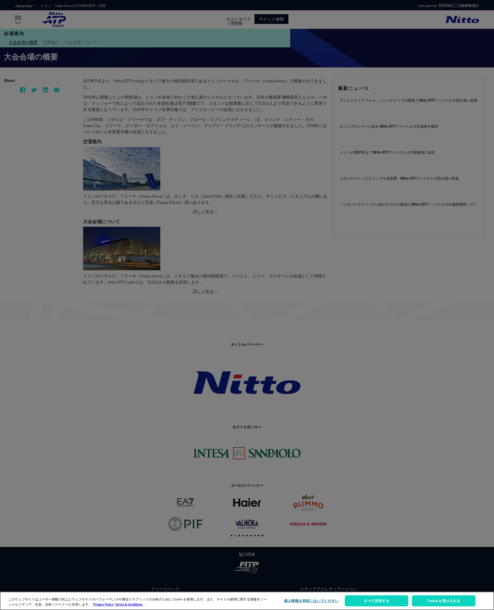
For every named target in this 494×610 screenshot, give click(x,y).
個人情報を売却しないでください (311, 600)
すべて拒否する (376, 600)
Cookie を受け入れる (443, 600)
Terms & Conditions (129, 604)
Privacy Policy (103, 604)
